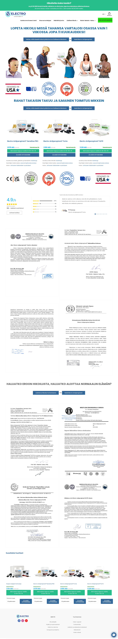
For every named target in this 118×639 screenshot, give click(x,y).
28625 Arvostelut (11, 206)
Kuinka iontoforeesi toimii (28, 20)
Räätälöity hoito (59, 20)
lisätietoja (34, 160)
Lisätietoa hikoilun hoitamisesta (46, 393)
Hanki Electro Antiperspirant (83, 39)
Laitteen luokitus (14, 213)
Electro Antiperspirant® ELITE (95, 584)
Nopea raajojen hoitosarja (13, 584)
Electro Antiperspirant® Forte (68, 584)
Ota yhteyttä (52, 622)
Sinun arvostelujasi (45, 20)
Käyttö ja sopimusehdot (53, 624)
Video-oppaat (77, 622)
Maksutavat (77, 630)
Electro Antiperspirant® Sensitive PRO (43, 584)
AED (103, 14)
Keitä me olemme (53, 627)
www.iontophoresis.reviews (28, 163)
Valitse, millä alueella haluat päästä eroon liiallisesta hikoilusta (46, 39)
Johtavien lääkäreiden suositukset (20, 165)
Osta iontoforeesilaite (105, 20)
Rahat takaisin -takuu (87, 20)
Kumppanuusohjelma (53, 630)
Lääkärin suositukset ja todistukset (77, 627)
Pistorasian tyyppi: (11, 598)
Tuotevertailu (77, 624)
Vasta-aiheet (77, 632)
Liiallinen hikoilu (71, 20)
